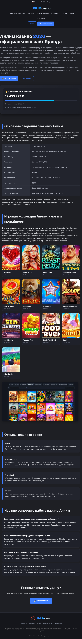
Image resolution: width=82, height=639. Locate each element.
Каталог (31, 13)
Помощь (64, 13)
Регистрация (26, 78)
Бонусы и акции (43, 13)
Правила (32, 623)
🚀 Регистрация (41, 601)
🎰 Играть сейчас (9, 79)
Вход (32, 24)
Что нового (41, 19)
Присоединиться (46, 24)
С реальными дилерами (16, 13)
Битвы (72, 13)
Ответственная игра (44, 623)
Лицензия (23, 623)
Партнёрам (58, 623)
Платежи (54, 13)
